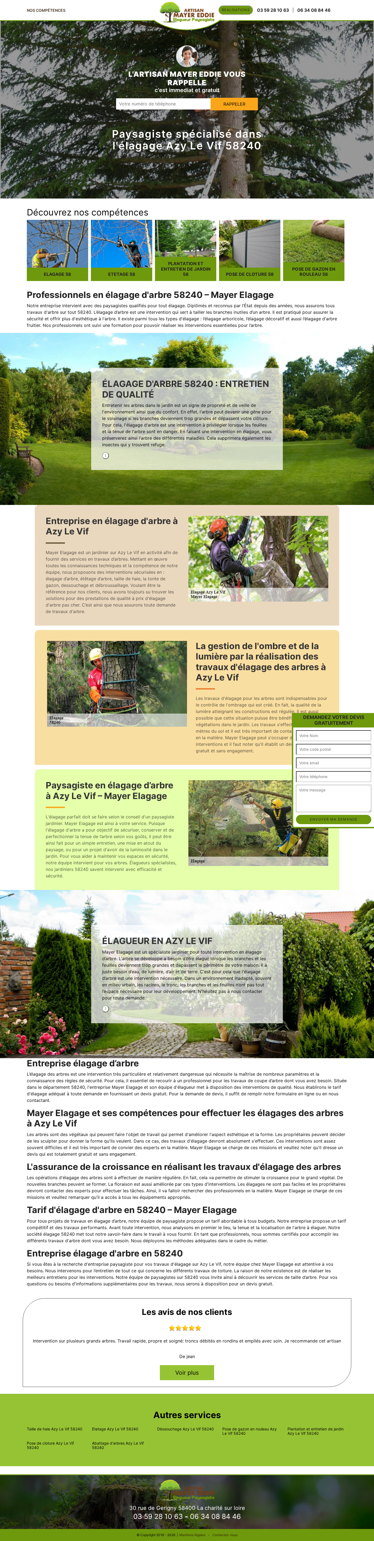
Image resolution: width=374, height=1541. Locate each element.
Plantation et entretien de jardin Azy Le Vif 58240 (315, 1431)
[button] (296, 717)
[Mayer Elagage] (187, 1489)
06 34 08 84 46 (215, 1516)
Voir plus (187, 1372)
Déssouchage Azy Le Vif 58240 (185, 1429)
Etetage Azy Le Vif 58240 (115, 1429)
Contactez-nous (225, 1535)
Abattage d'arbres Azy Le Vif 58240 (118, 1445)
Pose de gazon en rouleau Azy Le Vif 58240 (249, 1431)
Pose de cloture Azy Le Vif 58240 (50, 1445)
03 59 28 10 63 (158, 1516)
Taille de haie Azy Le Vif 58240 (54, 1429)
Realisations (236, 10)
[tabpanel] (187, 415)
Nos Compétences (46, 10)
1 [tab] (106, 455)
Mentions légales (192, 1535)
